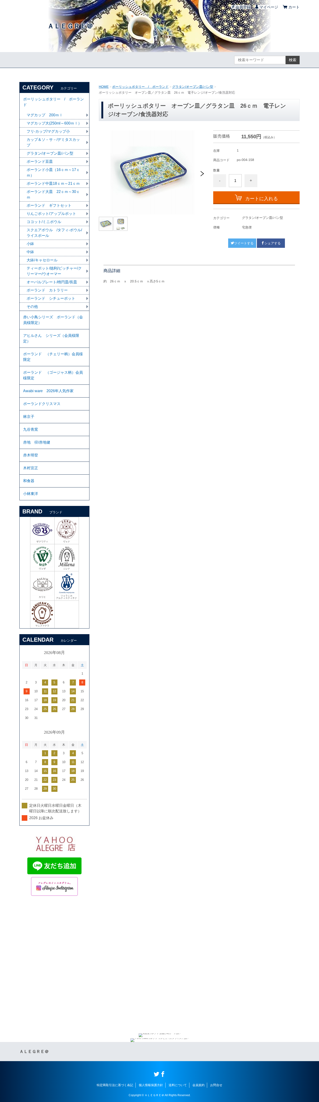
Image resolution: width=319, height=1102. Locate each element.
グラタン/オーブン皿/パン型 (192, 87)
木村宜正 (30, 468)
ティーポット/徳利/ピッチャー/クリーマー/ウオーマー (54, 271)
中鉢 (30, 252)
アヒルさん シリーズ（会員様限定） (51, 338)
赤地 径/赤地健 (36, 442)
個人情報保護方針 (151, 1085)
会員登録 (243, 7)
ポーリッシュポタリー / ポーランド (140, 87)
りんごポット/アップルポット (51, 214)
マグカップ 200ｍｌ (45, 115)
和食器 (28, 481)
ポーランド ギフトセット (49, 205)
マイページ (268, 7)
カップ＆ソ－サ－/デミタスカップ (53, 142)
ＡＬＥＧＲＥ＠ (70, 26)
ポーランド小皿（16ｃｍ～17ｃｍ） (53, 172)
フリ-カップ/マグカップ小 (48, 131)
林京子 (28, 417)
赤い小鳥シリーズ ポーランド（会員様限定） (53, 320)
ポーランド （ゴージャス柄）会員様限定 (53, 375)
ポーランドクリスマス (41, 404)
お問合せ (216, 1085)
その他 (32, 307)
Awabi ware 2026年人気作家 (48, 391)
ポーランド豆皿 (40, 162)
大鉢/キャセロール (42, 260)
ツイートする (244, 243)
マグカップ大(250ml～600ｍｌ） (54, 123)
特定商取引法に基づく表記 (115, 1085)
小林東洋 (30, 494)
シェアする (272, 243)
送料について (178, 1085)
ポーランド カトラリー (47, 290)
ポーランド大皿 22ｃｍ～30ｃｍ (53, 194)
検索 (292, 60)
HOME (104, 87)
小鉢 (30, 244)
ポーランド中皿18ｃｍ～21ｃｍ (53, 183)
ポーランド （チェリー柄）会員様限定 (53, 357)
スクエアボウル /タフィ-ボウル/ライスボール (54, 233)
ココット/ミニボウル (44, 222)
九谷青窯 (30, 429)
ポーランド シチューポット (51, 298)
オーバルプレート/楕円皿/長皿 (52, 282)
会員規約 (198, 1085)
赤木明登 (30, 455)
